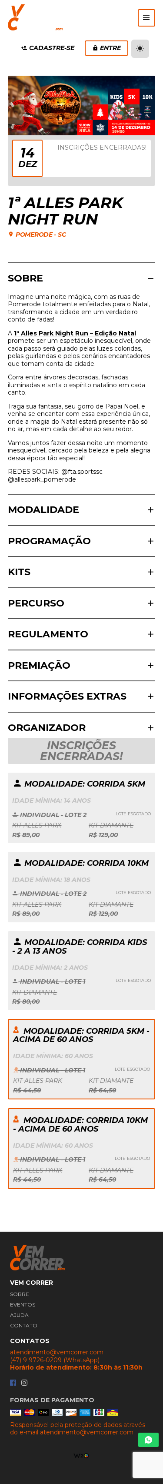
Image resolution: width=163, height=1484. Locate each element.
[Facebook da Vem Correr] (13, 1383)
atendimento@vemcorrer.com (56, 1352)
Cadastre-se (51, 48)
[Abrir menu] (146, 18)
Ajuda (19, 1315)
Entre (110, 48)
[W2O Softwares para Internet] (81, 1455)
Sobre (19, 1294)
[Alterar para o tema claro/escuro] (140, 49)
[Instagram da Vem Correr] (24, 1383)
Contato (23, 1325)
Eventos (22, 1304)
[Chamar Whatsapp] (148, 1440)
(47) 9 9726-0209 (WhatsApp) (55, 1360)
